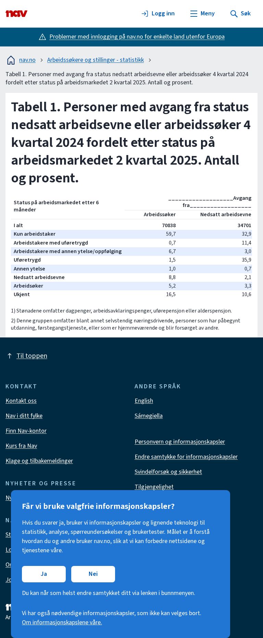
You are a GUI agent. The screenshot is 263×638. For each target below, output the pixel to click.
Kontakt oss (21, 401)
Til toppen (31, 356)
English (144, 401)
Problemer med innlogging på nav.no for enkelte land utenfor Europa (137, 36)
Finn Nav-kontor (26, 431)
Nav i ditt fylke (23, 416)
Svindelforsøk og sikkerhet (168, 472)
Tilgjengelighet (154, 487)
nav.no (27, 60)
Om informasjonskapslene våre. (62, 622)
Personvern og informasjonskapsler (180, 442)
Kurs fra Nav (21, 446)
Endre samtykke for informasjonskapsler (186, 457)
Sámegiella (149, 416)
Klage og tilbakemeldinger (39, 461)
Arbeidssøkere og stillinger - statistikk (95, 60)
